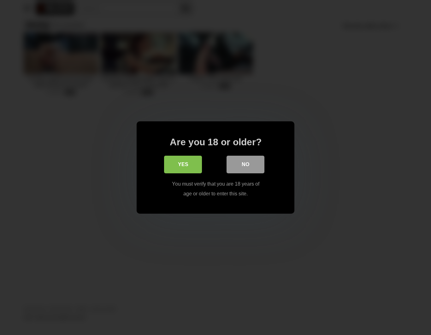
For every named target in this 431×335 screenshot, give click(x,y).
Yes (183, 164)
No (245, 164)
